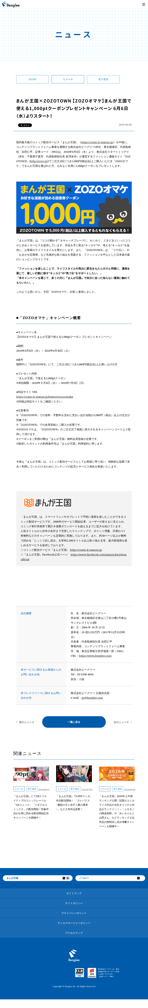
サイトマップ (74, 893)
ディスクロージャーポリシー (74, 923)
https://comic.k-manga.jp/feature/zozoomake (44, 396)
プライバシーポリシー (74, 913)
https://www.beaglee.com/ (95, 655)
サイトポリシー (74, 903)
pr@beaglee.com (92, 697)
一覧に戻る (74, 722)
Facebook (70, 878)
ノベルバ (83, 878)
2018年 (32, 79)
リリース (68, 79)
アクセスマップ (74, 933)
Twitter (66, 878)
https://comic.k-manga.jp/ (97, 142)
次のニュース (121, 722)
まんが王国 (12, 878)
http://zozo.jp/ (39, 161)
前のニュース (26, 722)
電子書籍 (103, 79)
